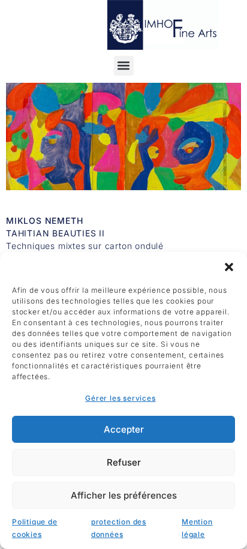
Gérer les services (120, 398)
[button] (229, 267)
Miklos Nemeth (44, 220)
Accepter (124, 429)
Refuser (124, 462)
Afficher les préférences (124, 495)
